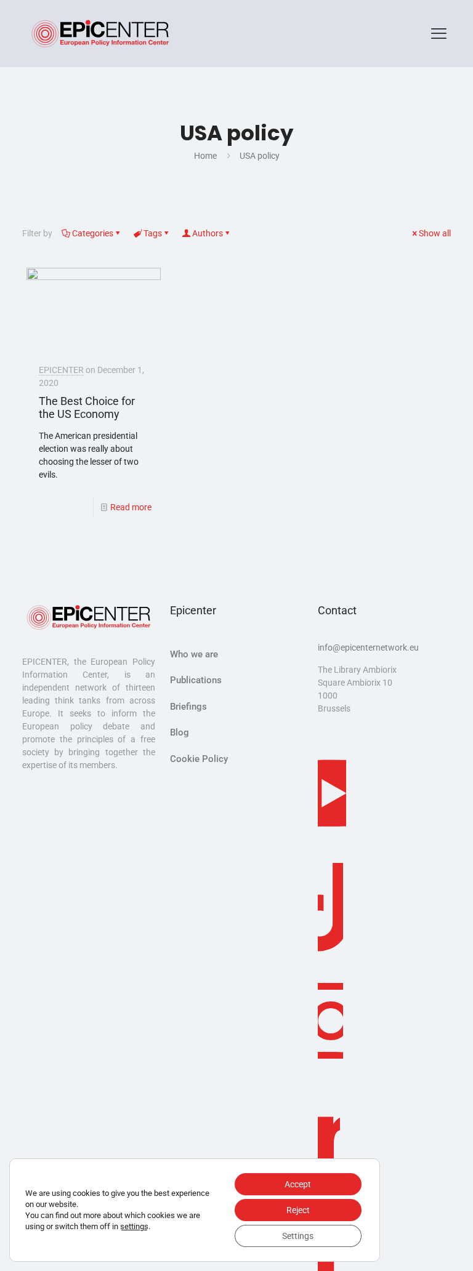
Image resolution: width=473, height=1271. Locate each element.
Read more (131, 507)
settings (134, 1226)
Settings (297, 1236)
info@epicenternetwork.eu (368, 647)
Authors (207, 233)
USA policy (260, 156)
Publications (196, 680)
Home (205, 156)
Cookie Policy (199, 758)
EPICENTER (61, 370)
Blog (179, 732)
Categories (92, 233)
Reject (298, 1210)
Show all (435, 233)
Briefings (188, 706)
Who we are (194, 654)
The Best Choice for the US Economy (87, 407)
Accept (298, 1184)
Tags (153, 233)
